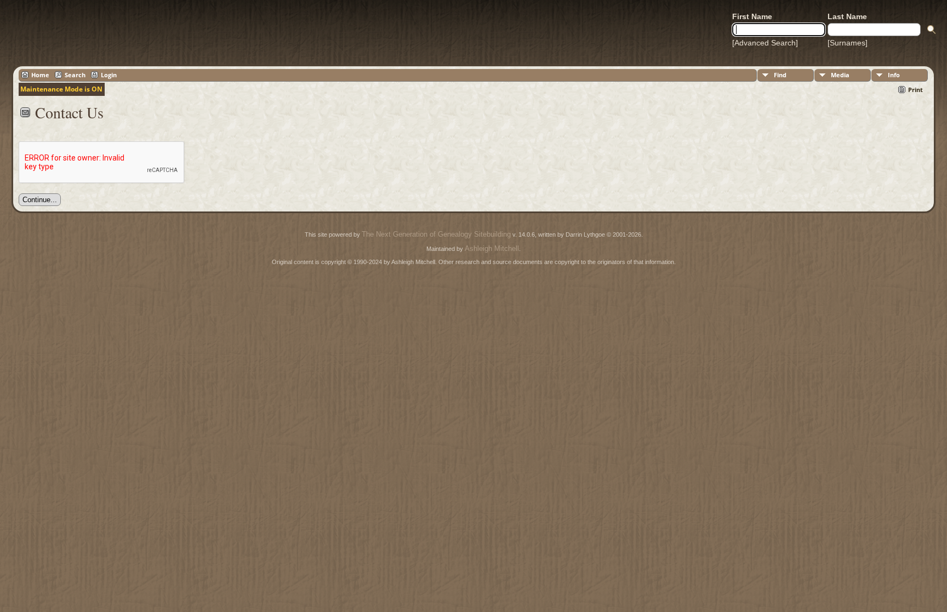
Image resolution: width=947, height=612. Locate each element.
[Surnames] (848, 42)
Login (109, 75)
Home (40, 75)
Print (915, 89)
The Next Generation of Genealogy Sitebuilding (436, 234)
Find (780, 75)
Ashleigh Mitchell (492, 248)
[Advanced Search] (765, 42)
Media (840, 75)
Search (75, 75)
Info (894, 75)
